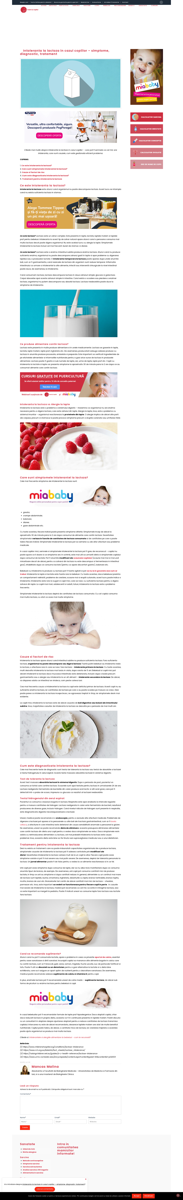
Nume (23, 1117)
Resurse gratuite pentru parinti (66, 2)
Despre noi (24, 2)
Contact (125, 2)
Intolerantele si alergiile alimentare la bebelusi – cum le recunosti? (60, 1037)
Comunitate (96, 2)
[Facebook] (161, 2)
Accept (136, 1196)
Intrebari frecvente (111, 2)
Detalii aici (149, 1196)
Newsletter (85, 2)
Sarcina (24, 1157)
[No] (180, 1196)
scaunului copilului (82, 558)
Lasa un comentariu (45, 1189)
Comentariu (25, 1094)
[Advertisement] (91, 29)
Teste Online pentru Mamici (40, 2)
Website (91, 1117)
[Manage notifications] (178, 1195)
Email (57, 1117)
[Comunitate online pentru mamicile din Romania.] (29, 10)
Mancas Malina (45, 1066)
